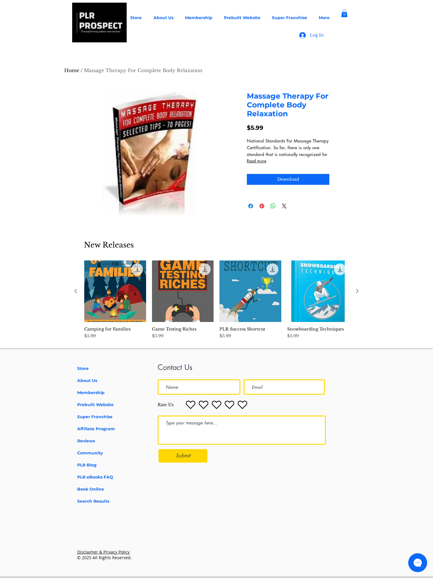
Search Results (93, 501)
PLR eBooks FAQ (95, 477)
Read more (256, 161)
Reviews (86, 441)
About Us (87, 380)
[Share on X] (284, 206)
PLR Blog (87, 465)
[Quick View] (115, 291)
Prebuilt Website (95, 404)
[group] (216, 302)
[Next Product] (357, 291)
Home (71, 70)
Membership (91, 392)
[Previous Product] (75, 291)
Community (90, 453)
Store (83, 368)
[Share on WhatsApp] (273, 206)
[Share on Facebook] (250, 206)
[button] (344, 13)
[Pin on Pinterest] (261, 206)
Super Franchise (95, 416)
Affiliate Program (96, 428)
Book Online (90, 489)
